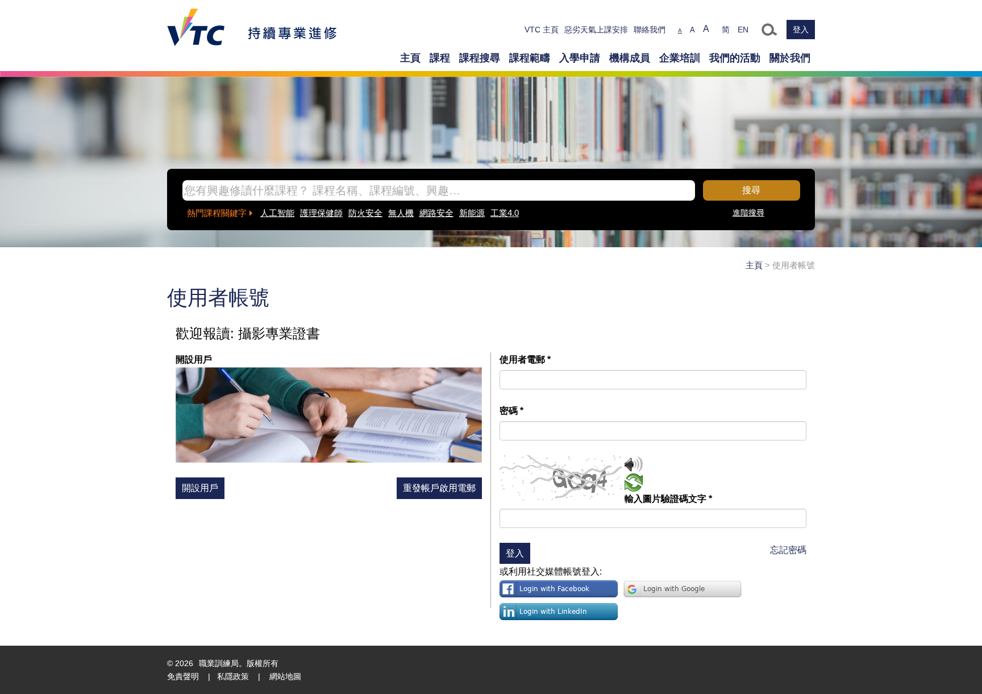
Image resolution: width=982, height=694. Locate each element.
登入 (801, 29)
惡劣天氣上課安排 (596, 29)
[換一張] (634, 484)
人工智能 (277, 213)
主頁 (410, 58)
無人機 (401, 213)
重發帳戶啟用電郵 (439, 488)
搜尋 (751, 190)
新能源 (472, 213)
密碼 (511, 410)
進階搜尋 (748, 212)
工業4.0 (504, 213)
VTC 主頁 (542, 29)
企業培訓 (679, 58)
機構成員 (629, 58)
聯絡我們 (649, 29)
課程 (440, 58)
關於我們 (789, 58)
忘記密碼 (788, 550)
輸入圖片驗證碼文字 (668, 499)
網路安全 (436, 213)
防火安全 (365, 213)
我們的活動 (734, 58)
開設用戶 (200, 488)
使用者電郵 (525, 359)
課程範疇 (529, 58)
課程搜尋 (479, 58)
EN (743, 29)
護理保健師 (321, 213)
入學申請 (579, 58)
